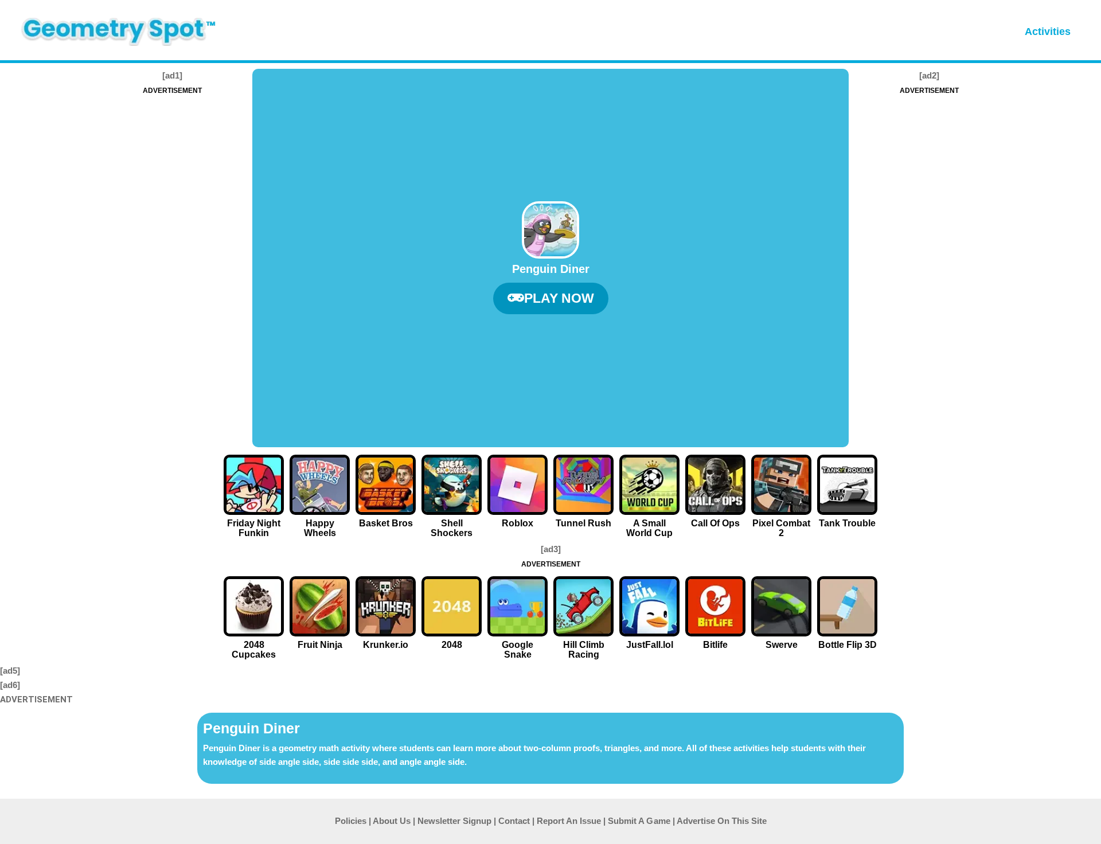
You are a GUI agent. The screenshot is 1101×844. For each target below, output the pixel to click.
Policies (350, 821)
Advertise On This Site (722, 821)
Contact (514, 821)
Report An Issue (569, 821)
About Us (392, 821)
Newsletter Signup (454, 821)
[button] (550, 298)
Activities (1048, 31)
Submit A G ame (639, 821)
